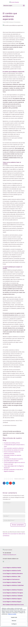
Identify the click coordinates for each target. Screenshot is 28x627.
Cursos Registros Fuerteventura (11, 579)
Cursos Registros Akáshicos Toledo (12, 582)
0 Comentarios (17, 22)
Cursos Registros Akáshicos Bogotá (12, 601)
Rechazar (14, 620)
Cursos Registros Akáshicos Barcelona (13, 573)
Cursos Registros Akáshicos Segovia (12, 598)
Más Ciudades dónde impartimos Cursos (13, 604)
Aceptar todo (14, 617)
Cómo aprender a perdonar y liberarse (14, 448)
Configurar (14, 623)
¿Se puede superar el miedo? (11, 460)
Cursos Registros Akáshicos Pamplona (13, 589)
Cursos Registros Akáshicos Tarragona (13, 592)
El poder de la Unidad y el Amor (12, 443)
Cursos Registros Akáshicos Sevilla (12, 570)
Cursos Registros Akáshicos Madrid (12, 567)
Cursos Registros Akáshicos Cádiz (11, 576)
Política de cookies (12, 614)
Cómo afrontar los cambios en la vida (13, 450)
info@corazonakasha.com (9, 554)
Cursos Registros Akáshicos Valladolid (13, 595)
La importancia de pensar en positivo (13, 459)
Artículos (11, 22)
